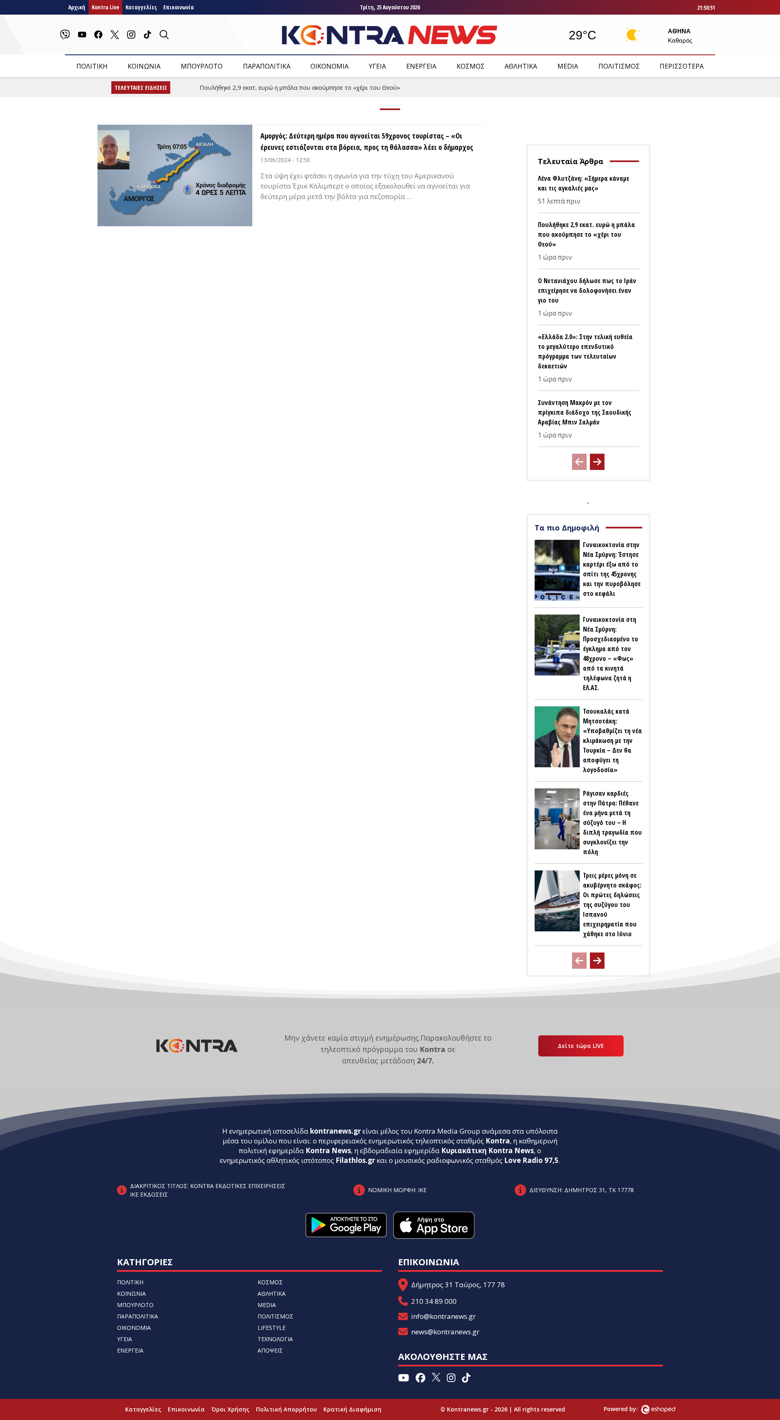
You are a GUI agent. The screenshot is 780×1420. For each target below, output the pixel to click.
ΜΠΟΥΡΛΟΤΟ (202, 66)
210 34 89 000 (434, 1301)
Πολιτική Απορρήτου (286, 1409)
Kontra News (328, 1150)
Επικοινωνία (178, 7)
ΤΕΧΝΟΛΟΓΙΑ (275, 1339)
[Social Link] (65, 34)
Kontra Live (105, 7)
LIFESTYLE (272, 1327)
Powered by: (629, 1409)
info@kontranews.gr (443, 1316)
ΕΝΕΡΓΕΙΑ (421, 66)
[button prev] (579, 462)
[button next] (597, 462)
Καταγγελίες (141, 7)
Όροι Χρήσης (230, 1409)
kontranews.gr (335, 1131)
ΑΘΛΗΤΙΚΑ (521, 66)
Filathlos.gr (355, 1160)
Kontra (497, 1140)
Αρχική (76, 7)
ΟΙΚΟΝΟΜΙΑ (329, 66)
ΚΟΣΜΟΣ (471, 66)
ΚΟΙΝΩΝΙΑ (144, 66)
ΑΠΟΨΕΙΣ (270, 1350)
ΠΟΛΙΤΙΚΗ (92, 66)
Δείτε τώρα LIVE (581, 1046)
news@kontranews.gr (445, 1331)
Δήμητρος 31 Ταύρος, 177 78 (458, 1284)
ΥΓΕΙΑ (377, 66)
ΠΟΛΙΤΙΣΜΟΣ (619, 66)
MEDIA (567, 66)
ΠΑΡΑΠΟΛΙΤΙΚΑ (266, 66)
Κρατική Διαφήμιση (352, 1409)
